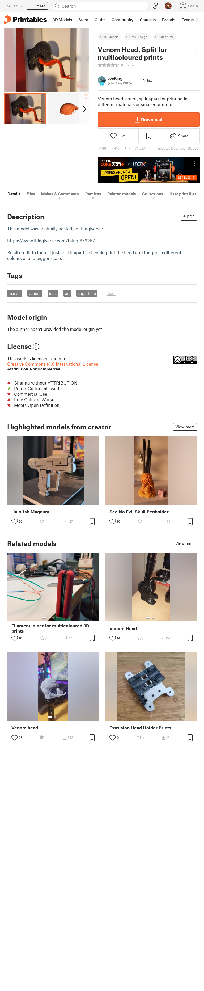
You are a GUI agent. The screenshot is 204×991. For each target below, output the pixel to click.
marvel (14, 293)
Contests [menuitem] (148, 19)
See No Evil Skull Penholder (139, 511)
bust (53, 293)
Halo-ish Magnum (30, 511)
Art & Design (138, 37)
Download (151, 119)
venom (35, 293)
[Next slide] (84, 108)
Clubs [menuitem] (100, 19)
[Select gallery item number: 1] (44, 618)
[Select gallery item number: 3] (53, 618)
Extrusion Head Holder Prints (140, 727)
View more (185, 426)
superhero (87, 293)
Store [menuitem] (83, 19)
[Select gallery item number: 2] (49, 618)
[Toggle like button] (14, 521)
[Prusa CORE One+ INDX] (149, 170)
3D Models (110, 37)
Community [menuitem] (122, 19)
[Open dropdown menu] (196, 49)
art (67, 293)
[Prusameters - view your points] (168, 5)
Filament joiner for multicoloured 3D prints (50, 628)
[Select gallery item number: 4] (58, 618)
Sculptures (166, 37)
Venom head (24, 727)
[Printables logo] (25, 19)
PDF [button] (191, 216)
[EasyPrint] (156, 6)
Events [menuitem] (187, 19)
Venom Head (123, 628)
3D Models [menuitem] (62, 19)
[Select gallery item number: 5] (61, 618)
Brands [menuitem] (168, 19)
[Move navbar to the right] (196, 20)
